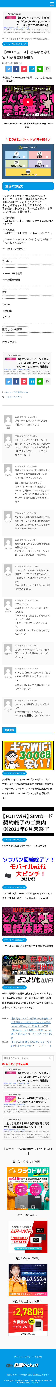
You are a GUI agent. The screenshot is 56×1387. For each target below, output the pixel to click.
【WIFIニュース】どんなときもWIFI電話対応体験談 (27, 945)
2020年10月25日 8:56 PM (26, 466)
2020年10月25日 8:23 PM (26, 417)
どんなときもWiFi (13, 397)
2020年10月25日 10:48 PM (26, 645)
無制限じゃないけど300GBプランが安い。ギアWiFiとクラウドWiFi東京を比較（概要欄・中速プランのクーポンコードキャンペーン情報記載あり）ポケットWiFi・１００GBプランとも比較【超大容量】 (27, 788)
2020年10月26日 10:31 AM (26, 668)
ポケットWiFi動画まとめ (16, 392)
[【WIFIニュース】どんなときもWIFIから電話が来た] (32, 69)
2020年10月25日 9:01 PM (26, 513)
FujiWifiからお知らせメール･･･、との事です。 (25, 845)
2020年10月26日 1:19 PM (26, 700)
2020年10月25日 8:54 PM (26, 436)
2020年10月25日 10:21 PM (26, 600)
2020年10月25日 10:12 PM (26, 566)
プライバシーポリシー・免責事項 (28, 1357)
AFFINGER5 (33, 1382)
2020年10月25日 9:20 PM (26, 540)
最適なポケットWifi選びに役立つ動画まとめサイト (28, 1375)
